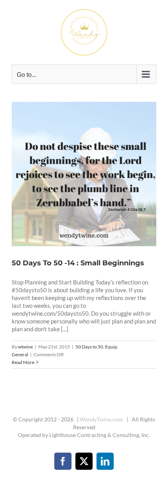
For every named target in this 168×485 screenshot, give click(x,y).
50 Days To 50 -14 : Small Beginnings (74, 174)
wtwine (25, 347)
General (20, 354)
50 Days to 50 (89, 347)
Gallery (93, 174)
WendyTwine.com (101, 419)
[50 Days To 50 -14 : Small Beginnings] (84, 174)
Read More (23, 362)
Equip (111, 347)
